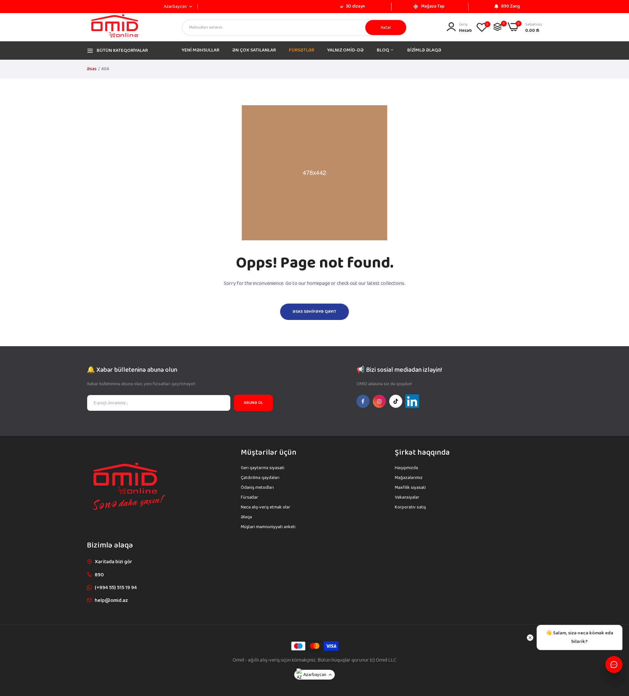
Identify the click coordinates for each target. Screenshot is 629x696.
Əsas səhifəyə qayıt (314, 311)
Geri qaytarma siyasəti (262, 467)
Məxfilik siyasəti (410, 487)
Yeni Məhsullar (200, 50)
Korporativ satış (410, 507)
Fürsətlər (301, 50)
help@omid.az (111, 600)
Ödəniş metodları (257, 487)
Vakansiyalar (407, 497)
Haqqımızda (406, 467)
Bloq (383, 50)
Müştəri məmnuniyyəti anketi (268, 526)
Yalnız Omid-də (345, 50)
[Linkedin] (412, 401)
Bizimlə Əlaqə (424, 50)
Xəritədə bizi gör (113, 562)
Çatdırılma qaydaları (260, 477)
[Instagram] (379, 401)
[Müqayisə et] (497, 26)
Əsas (92, 68)
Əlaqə (246, 517)
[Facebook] (363, 401)
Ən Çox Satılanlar (254, 50)
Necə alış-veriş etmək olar (265, 507)
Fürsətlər (249, 497)
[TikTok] (395, 401)
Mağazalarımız (409, 477)
